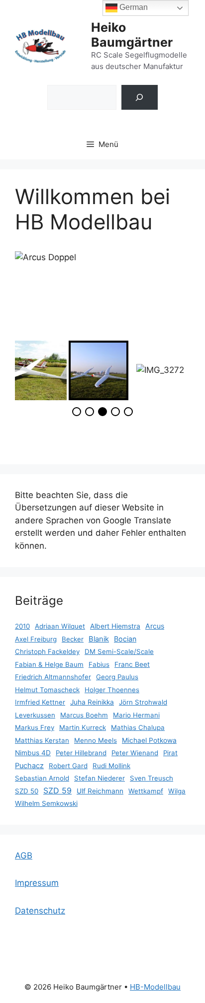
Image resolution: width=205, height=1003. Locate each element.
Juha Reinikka (92, 702)
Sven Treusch (151, 778)
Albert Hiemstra (115, 626)
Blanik (99, 639)
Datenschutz (40, 911)
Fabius (99, 664)
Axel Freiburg (36, 639)
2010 (22, 626)
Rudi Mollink (111, 766)
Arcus (154, 626)
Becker (73, 639)
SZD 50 (26, 791)
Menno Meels (95, 740)
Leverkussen (35, 715)
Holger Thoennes (112, 690)
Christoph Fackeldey (47, 651)
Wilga (177, 791)
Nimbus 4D (33, 753)
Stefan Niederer (99, 778)
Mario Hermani (136, 715)
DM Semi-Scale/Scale (119, 651)
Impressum (37, 883)
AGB (23, 855)
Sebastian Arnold (42, 778)
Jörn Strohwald (143, 702)
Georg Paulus (117, 677)
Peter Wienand (134, 753)
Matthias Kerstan (42, 740)
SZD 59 (57, 790)
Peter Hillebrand (81, 753)
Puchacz (29, 765)
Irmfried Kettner (40, 702)
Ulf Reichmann (100, 791)
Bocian (125, 639)
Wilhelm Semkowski (46, 803)
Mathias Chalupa (138, 727)
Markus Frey (34, 727)
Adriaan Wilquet (60, 626)
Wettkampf (145, 791)
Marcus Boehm (84, 715)
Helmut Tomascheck (47, 690)
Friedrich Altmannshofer (53, 677)
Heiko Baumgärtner (132, 35)
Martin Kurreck (82, 727)
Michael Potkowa (149, 740)
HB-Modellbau (155, 987)
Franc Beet (132, 664)
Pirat (170, 753)
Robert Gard (68, 766)
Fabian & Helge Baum (49, 664)
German (132, 7)
